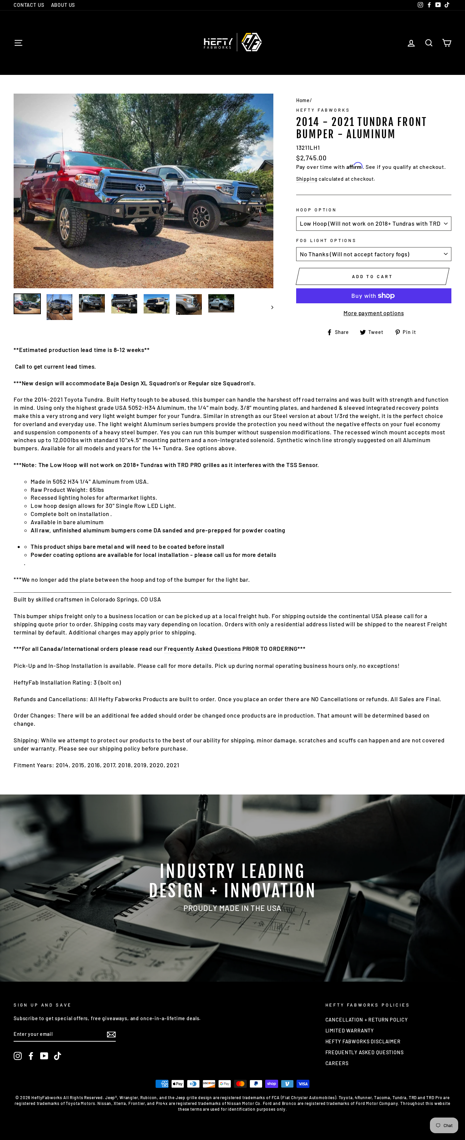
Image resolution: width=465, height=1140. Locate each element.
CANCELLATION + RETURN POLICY (366, 1020)
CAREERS (337, 1063)
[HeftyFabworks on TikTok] (57, 1056)
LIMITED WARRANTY (349, 1030)
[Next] (269, 307)
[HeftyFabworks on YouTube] (44, 1056)
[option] (143, 191)
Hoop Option (316, 209)
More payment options (373, 312)
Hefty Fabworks (323, 110)
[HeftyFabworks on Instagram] (18, 1056)
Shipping (307, 179)
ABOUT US (63, 5)
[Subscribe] (111, 1034)
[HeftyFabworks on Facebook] (31, 1056)
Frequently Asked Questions (202, 648)
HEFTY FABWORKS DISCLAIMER (363, 1041)
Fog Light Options (326, 240)
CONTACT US (29, 5)
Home (303, 100)
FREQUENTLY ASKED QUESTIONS (364, 1052)
